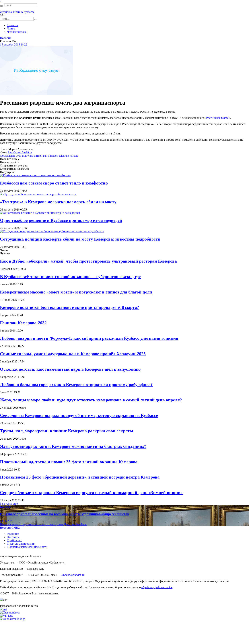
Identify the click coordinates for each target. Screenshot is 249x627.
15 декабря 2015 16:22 (13, 44)
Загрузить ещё (9, 503)
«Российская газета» (217, 117)
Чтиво (11, 28)
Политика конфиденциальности (27, 546)
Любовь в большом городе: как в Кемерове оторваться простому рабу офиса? (76, 384)
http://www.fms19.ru (20, 152)
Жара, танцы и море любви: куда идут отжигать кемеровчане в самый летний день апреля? (91, 400)
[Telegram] (10, 612)
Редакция (13, 533)
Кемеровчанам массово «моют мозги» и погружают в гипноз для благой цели (76, 292)
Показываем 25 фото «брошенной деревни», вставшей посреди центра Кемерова (79, 477)
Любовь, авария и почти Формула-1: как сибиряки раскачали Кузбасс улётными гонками (89, 338)
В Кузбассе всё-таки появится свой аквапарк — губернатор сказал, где (70, 276)
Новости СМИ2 (10, 527)
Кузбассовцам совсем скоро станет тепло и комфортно (54, 183)
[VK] (6, 615)
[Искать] (1, 6)
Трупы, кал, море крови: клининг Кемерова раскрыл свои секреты (66, 430)
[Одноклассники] (12, 618)
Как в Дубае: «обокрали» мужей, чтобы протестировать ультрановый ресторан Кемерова (88, 261)
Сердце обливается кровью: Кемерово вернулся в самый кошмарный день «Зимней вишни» (91, 492)
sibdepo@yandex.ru (73, 574)
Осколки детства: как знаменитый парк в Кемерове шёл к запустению (70, 369)
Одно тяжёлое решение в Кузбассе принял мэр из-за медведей (61, 220)
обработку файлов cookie (156, 587)
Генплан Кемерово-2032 (23, 322)
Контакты (13, 537)
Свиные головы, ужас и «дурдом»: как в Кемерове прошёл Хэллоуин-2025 (73, 353)
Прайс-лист (14, 540)
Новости (12, 25)
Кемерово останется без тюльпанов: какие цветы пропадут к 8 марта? (69, 307)
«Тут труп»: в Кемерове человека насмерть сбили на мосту (58, 201)
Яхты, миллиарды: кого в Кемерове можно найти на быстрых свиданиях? (73, 446)
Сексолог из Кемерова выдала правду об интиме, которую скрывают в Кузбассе (79, 415)
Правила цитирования (21, 543)
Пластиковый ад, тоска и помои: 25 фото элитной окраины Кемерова (68, 461)
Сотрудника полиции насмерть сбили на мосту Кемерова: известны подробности (80, 239)
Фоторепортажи (17, 31)
